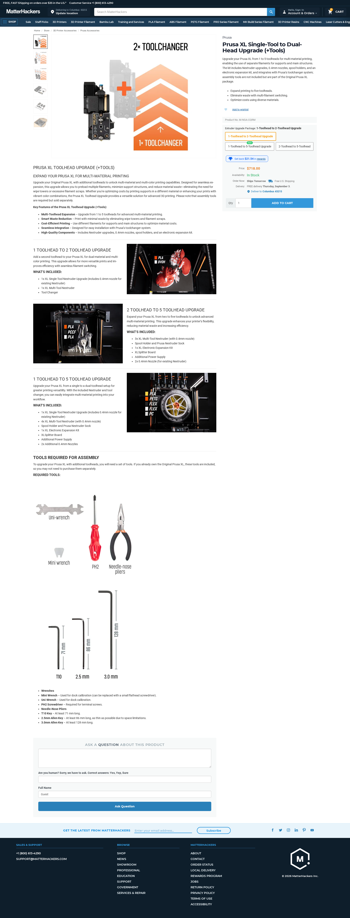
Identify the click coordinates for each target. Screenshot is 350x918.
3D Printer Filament (83, 21)
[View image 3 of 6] (40, 74)
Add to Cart (282, 203)
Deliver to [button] (266, 191)
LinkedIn (296, 829)
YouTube (312, 829)
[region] (133, 96)
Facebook (272, 829)
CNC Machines (312, 21)
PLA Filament (156, 21)
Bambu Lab (106, 21)
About (196, 853)
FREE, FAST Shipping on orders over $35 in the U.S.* (34, 2)
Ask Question (125, 806)
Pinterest (304, 829)
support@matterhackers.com (41, 859)
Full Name (44, 787)
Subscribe (213, 830)
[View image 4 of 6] (40, 90)
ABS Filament (178, 21)
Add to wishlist (240, 109)
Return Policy (202, 887)
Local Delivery (203, 870)
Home (37, 30)
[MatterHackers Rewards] (230, 159)
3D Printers (59, 21)
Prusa (227, 37)
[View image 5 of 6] (40, 106)
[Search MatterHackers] (271, 12)
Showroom (126, 864)
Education (126, 876)
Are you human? (83, 772)
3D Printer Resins (288, 21)
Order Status (202, 864)
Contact (198, 859)
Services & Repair (131, 893)
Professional (128, 870)
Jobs (194, 881)
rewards (261, 159)
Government (127, 887)
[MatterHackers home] (23, 12)
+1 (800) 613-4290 (102, 2)
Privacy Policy (203, 893)
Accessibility (201, 904)
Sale (28, 21)
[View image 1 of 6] (40, 41)
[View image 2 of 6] (40, 58)
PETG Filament (200, 21)
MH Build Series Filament (258, 21)
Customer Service (80, 2)
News (121, 859)
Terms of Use (201, 898)
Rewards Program (206, 876)
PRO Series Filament (226, 21)
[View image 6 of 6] (40, 122)
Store (46, 30)
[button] (69, 11)
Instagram (288, 829)
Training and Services (131, 21)
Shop (121, 853)
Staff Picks (41, 21)
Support (124, 881)
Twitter (280, 829)
